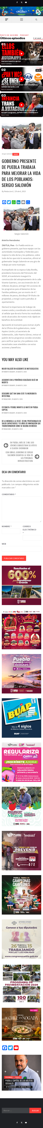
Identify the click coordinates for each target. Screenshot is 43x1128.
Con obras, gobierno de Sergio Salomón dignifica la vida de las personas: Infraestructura (19, 456)
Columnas (9, 1077)
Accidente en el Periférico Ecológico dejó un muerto (20, 381)
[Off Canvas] (6, 19)
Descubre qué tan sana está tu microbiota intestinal (19, 394)
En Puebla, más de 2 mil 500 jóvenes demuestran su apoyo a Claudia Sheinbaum (23, 445)
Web (4, 543)
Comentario (9, 494)
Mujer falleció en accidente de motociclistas (20, 368)
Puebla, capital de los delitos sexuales (19, 1082)
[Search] (36, 19)
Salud (16, 154)
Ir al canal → (38, 38)
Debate (17, 1077)
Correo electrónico (29, 529)
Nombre (6, 526)
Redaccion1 (9, 191)
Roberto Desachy (9, 372)
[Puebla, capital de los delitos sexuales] (21, 1073)
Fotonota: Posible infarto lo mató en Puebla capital (20, 408)
